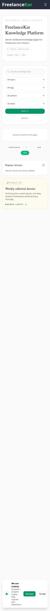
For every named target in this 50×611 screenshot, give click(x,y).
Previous (14, 147)
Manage (29, 593)
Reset (25, 118)
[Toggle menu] (45, 4)
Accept (42, 593)
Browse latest (14, 204)
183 (39, 147)
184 (25, 153)
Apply (25, 111)
